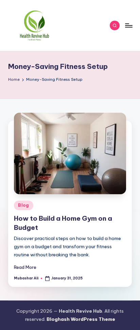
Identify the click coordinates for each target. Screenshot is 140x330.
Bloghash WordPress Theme (81, 319)
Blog (23, 205)
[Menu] (128, 25)
